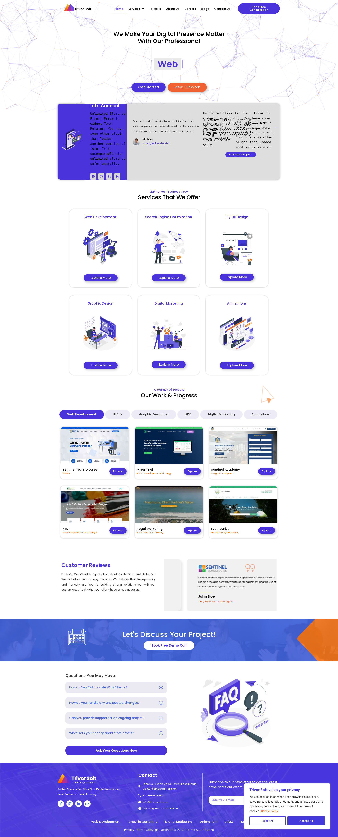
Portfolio (155, 9)
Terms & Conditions (200, 830)
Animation (208, 821)
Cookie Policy (269, 811)
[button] (259, 8)
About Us (172, 9)
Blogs (205, 9)
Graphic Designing (142, 821)
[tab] (81, 414)
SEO (244, 821)
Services (134, 9)
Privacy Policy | (134, 830)
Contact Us (222, 9)
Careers (190, 9)
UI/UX (228, 821)
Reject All (267, 820)
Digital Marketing (178, 821)
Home (119, 9)
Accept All (306, 820)
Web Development (105, 821)
